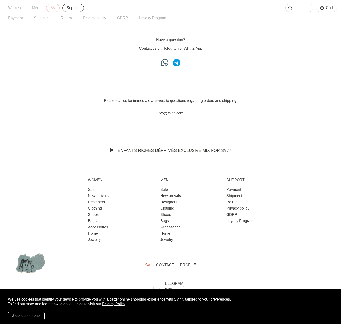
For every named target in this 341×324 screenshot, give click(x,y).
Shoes (93, 215)
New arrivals (98, 196)
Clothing (95, 208)
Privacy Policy (113, 304)
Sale (92, 189)
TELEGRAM (173, 283)
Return (66, 18)
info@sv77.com (170, 113)
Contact (165, 265)
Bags (92, 221)
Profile (188, 265)
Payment (15, 18)
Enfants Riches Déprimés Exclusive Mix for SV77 (174, 150)
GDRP (122, 18)
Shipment (42, 18)
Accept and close (26, 316)
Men (35, 8)
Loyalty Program (152, 18)
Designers (96, 202)
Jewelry (94, 240)
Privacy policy (94, 18)
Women (14, 8)
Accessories (98, 227)
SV (52, 8)
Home (93, 233)
